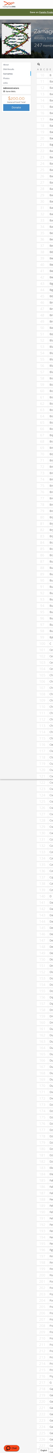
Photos (6, 78)
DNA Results (8, 69)
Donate (16, 107)
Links (5, 83)
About (6, 64)
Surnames (8, 73)
